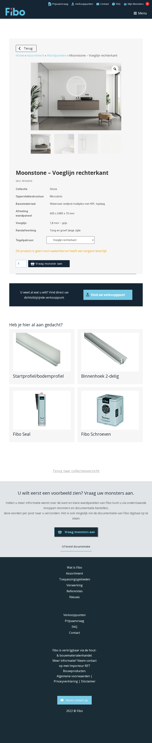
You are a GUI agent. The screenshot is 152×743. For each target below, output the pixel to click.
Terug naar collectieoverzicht (76, 471)
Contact (74, 633)
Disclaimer (88, 681)
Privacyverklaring (66, 681)
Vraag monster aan (49, 263)
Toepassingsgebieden (74, 579)
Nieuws (74, 597)
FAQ (74, 627)
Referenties (75, 591)
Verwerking (75, 585)
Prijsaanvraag (74, 621)
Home (20, 55)
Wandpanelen (56, 55)
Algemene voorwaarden (73, 676)
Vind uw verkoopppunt (108, 295)
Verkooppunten (74, 615)
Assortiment (35, 55)
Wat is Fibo (74, 567)
